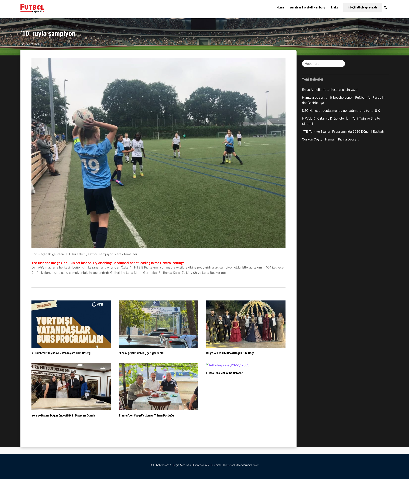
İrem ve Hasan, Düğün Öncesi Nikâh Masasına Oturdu (63, 415)
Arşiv (256, 465)
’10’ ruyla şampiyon (47, 33)
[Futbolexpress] (32, 11)
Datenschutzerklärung (237, 465)
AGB (190, 465)
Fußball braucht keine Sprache (224, 373)
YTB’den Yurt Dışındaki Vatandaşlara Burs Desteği (61, 353)
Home (280, 7)
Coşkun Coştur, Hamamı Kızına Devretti (330, 139)
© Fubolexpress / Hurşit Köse (167, 465)
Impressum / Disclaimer (208, 465)
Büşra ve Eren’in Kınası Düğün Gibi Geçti (230, 353)
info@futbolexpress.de (362, 7)
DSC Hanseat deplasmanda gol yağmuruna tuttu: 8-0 (341, 111)
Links (334, 7)
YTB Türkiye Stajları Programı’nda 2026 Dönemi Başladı (343, 131)
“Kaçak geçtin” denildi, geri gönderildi (141, 353)
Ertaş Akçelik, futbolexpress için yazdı (330, 90)
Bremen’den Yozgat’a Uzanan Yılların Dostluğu (146, 415)
